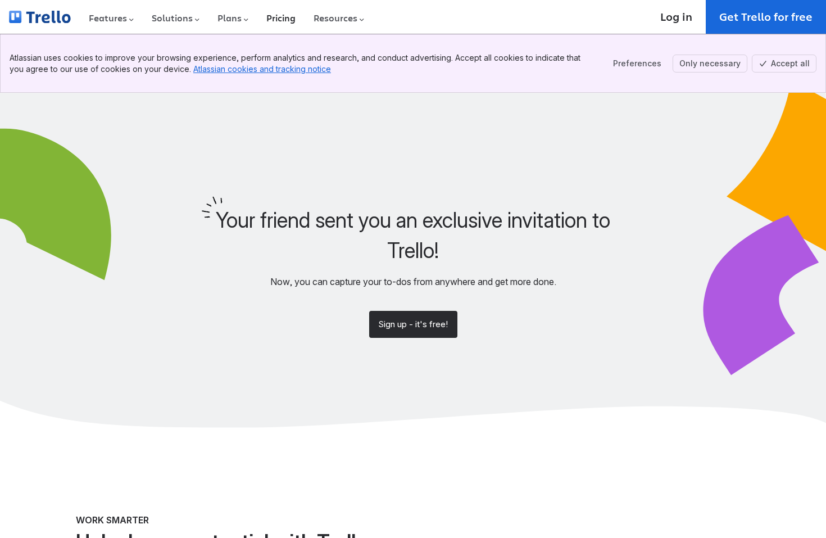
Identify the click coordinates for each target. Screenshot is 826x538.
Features (108, 18)
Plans (229, 18)
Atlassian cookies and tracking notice (262, 69)
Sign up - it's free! (413, 324)
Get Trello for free (766, 16)
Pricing (281, 18)
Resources (335, 18)
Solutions (172, 18)
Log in (676, 16)
